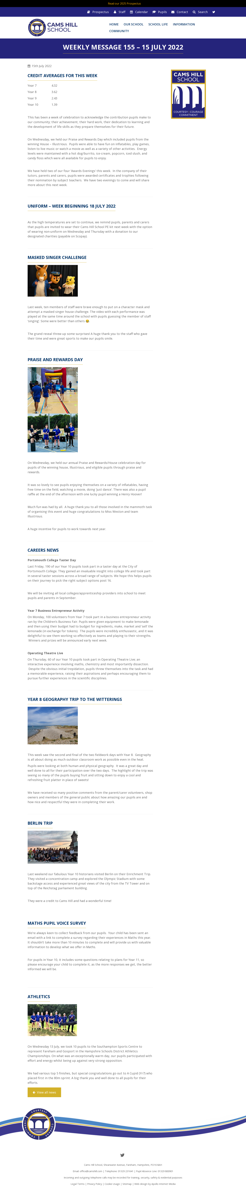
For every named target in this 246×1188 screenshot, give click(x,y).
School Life (158, 24)
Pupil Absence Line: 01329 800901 (154, 1171)
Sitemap (127, 1183)
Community (119, 31)
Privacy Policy (94, 1183)
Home (114, 24)
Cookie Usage (112, 1183)
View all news (46, 1092)
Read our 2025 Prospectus (124, 3)
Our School (133, 24)
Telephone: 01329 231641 (119, 1171)
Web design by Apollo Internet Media (155, 1183)
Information (184, 24)
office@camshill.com (91, 1171)
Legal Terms (78, 1183)
